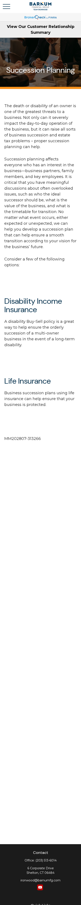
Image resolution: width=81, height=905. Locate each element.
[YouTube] (40, 887)
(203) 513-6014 (46, 860)
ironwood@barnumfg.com (40, 880)
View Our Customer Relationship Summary (40, 29)
